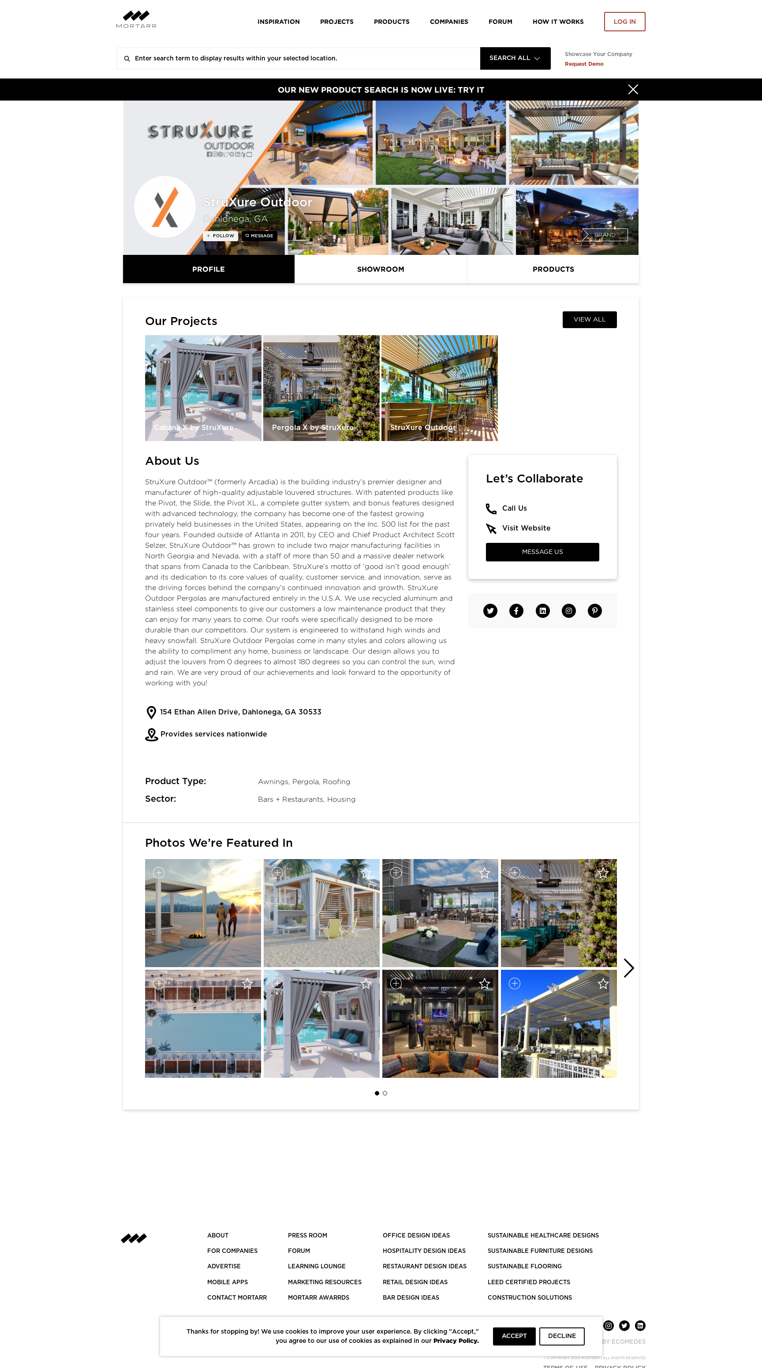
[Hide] (633, 89)
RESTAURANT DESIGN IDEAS (425, 1267)
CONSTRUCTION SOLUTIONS (530, 1298)
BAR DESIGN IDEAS (411, 1298)
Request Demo (584, 64)
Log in (625, 22)
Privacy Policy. (456, 1340)
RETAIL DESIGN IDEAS (415, 1283)
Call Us (514, 508)
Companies (449, 21)
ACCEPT (514, 1336)
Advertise (224, 1267)
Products (392, 21)
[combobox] (515, 58)
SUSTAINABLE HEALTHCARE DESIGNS (543, 1236)
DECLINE (562, 1336)
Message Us (542, 552)
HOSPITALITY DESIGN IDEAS (424, 1251)
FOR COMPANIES (232, 1251)
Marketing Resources (325, 1283)
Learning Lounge (317, 1267)
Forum (500, 21)
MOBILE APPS (227, 1283)
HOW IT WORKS (558, 21)
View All (590, 320)
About (217, 1236)
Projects (337, 21)
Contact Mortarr (237, 1298)
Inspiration (279, 21)
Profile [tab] (208, 269)
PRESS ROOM (307, 1236)
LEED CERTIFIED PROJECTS (529, 1283)
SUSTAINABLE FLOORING (525, 1267)
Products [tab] (553, 269)
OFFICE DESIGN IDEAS (416, 1236)
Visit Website (526, 528)
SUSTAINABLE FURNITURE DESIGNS (540, 1251)
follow (223, 236)
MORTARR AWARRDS (318, 1298)
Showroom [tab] (380, 269)
